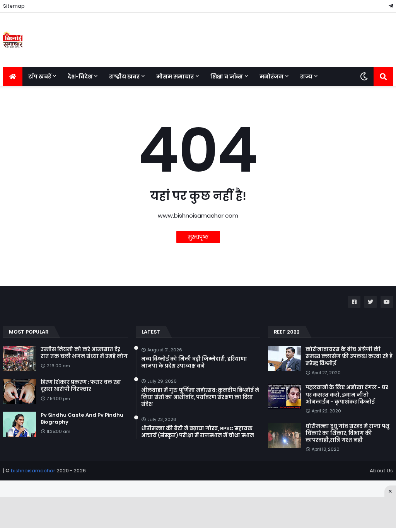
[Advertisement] (198, 512)
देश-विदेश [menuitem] (80, 76)
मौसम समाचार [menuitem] (175, 76)
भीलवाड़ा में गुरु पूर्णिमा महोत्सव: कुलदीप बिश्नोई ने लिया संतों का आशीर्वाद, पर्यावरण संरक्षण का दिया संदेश (200, 397)
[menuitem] (12, 76)
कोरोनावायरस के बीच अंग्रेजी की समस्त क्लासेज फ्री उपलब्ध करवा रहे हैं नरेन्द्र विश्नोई (349, 356)
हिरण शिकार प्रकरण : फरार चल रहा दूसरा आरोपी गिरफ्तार (81, 386)
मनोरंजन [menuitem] (271, 76)
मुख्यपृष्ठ (198, 237)
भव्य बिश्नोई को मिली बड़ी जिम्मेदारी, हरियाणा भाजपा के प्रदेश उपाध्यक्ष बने (194, 363)
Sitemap (14, 6)
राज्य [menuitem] (306, 76)
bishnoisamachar (33, 470)
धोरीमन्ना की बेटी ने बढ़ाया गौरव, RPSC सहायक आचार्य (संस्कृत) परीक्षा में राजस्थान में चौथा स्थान (197, 432)
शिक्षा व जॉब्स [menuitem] (226, 76)
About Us (381, 470)
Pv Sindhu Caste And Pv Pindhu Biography (82, 419)
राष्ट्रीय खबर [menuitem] (124, 76)
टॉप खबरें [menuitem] (39, 76)
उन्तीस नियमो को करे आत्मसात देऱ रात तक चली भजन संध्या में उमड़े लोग (84, 353)
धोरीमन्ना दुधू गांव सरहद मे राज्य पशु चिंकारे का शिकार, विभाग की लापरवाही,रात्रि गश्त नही (347, 433)
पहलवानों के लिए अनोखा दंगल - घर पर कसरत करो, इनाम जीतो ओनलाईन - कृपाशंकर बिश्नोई (347, 394)
